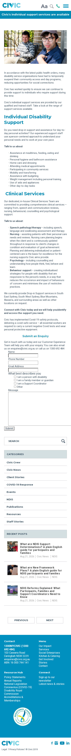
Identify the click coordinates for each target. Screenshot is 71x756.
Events (11, 492)
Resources (14, 514)
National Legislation (15, 683)
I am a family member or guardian (35, 380)
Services (44, 649)
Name (11, 351)
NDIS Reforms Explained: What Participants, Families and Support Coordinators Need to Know (40, 593)
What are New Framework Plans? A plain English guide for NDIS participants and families (41, 570)
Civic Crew (13, 462)
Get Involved (46, 659)
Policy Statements (14, 677)
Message (13, 390)
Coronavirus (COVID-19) (18, 687)
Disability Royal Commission (13, 692)
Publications (15, 506)
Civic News (14, 469)
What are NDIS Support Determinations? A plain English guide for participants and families (41, 549)
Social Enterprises (49, 652)
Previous (21, 620)
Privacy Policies (16, 749)
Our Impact (45, 646)
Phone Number (16, 359)
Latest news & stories (51, 683)
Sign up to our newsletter (47, 679)
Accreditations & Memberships (13, 699)
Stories (43, 662)
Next (49, 620)
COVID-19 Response (20, 484)
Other (20, 386)
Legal (4, 749)
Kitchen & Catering (49, 656)
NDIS (10, 499)
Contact (43, 665)
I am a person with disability (32, 377)
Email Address (16, 366)
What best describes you (24, 373)
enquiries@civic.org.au (17, 659)
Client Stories (15, 477)
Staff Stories (15, 521)
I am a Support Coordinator (32, 383)
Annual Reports (13, 680)
